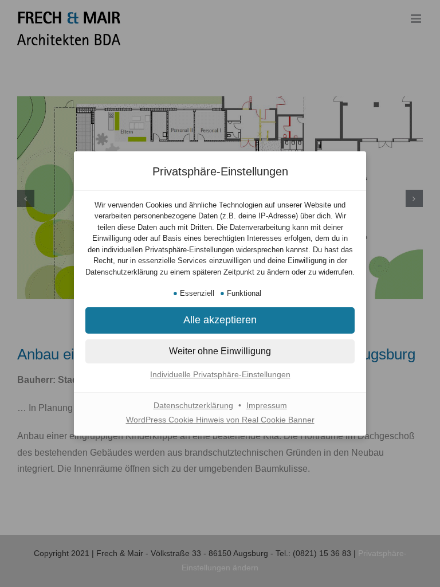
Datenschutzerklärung (193, 405)
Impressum (266, 405)
